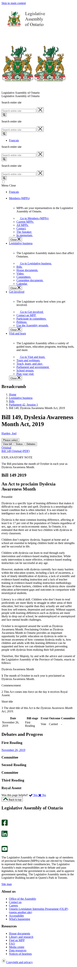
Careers (13, 905)
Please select (10, 440)
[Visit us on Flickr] (3, 844)
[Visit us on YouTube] (4, 851)
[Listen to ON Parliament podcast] (3, 840)
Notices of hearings (20, 953)
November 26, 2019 (13, 750)
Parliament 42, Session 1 (23, 404)
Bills (11, 401)
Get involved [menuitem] (16, 291)
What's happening (19, 919)
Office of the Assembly (22, 898)
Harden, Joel (8, 433)
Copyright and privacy (19, 962)
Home (12, 394)
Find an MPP (17, 940)
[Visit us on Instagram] (3, 817)
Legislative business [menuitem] (21, 243)
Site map (6, 884)
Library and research (21, 936)
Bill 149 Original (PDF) (15, 451)
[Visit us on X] (3, 828)
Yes (35, 795)
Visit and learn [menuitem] (17, 333)
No (43, 795)
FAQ (12, 943)
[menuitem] (33, 218)
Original (6, 447)
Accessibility (16, 915)
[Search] (4, 115)
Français (14, 140)
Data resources (17, 950)
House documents (19, 933)
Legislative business (21, 397)
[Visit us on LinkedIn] (4, 835)
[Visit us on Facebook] (4, 824)
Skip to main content (13, 3)
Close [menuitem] (13, 239)
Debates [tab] (31, 444)
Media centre (16, 947)
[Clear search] (40, 110)
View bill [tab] (7, 444)
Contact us (15, 902)
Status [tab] (19, 444)
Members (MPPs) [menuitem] (19, 198)
